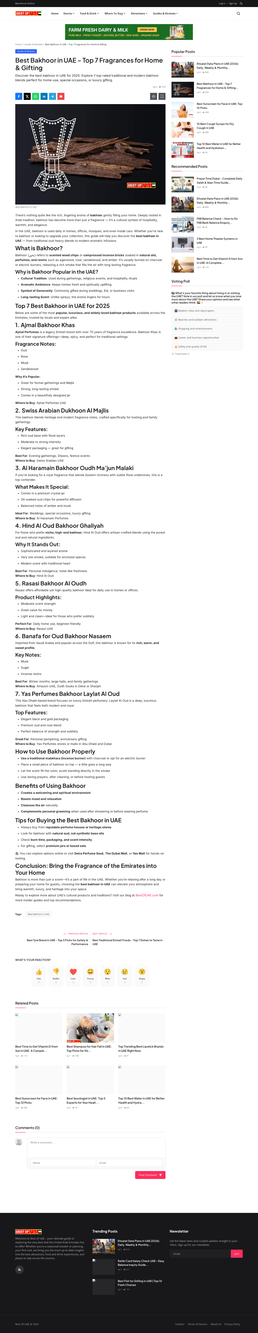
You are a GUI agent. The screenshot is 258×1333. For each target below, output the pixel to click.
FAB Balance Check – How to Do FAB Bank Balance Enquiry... (217, 220)
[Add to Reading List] (162, 96)
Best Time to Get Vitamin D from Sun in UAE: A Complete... (220, 260)
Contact (179, 1324)
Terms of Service (197, 1324)
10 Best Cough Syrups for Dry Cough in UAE (215, 125)
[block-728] (129, 32)
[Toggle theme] (241, 3)
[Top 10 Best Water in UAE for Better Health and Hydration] (182, 150)
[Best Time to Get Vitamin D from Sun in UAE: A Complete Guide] (182, 265)
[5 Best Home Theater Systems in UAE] (182, 245)
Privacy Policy (232, 1324)
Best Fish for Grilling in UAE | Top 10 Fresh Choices (140, 1283)
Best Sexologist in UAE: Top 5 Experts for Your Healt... (86, 1100)
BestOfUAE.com (147, 895)
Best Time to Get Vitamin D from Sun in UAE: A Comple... (36, 1049)
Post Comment (148, 1175)
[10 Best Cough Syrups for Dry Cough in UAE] (182, 130)
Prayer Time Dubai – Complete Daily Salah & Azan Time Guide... (219, 180)
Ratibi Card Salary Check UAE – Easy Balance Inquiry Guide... (141, 1263)
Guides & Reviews (164, 13)
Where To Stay (114, 13)
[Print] (153, 96)
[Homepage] (28, 13)
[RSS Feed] (19, 1269)
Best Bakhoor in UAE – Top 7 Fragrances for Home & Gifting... (217, 85)
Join (236, 1253)
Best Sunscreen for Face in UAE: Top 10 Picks (36, 1100)
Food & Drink (88, 13)
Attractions (138, 13)
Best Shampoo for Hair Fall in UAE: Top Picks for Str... (89, 1049)
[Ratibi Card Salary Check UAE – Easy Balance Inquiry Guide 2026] (103, 1267)
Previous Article (78, 933)
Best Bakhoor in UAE (38, 914)
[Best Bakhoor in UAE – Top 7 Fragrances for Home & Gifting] (182, 90)
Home (55, 13)
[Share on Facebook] (18, 96)
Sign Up (233, 3)
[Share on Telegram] (52, 96)
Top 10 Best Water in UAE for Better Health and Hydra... (141, 1100)
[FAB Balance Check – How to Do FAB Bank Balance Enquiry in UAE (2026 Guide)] (182, 224)
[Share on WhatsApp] (35, 96)
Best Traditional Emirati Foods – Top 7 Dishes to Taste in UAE (127, 942)
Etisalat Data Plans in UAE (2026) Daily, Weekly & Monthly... (217, 65)
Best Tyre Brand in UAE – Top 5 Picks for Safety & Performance (57, 942)
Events (68, 13)
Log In (222, 3)
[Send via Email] (60, 96)
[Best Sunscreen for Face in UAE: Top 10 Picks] (182, 110)
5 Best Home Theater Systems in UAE (217, 240)
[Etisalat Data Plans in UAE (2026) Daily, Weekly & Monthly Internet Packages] (182, 70)
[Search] (238, 13)
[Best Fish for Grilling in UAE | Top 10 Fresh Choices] (103, 1287)
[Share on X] (27, 96)
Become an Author (25, 3)
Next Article (100, 933)
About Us (215, 1324)
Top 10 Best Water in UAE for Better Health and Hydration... (219, 145)
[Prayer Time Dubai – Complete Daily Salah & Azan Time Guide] (182, 184)
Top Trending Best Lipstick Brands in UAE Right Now (141, 1049)
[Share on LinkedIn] (44, 96)
